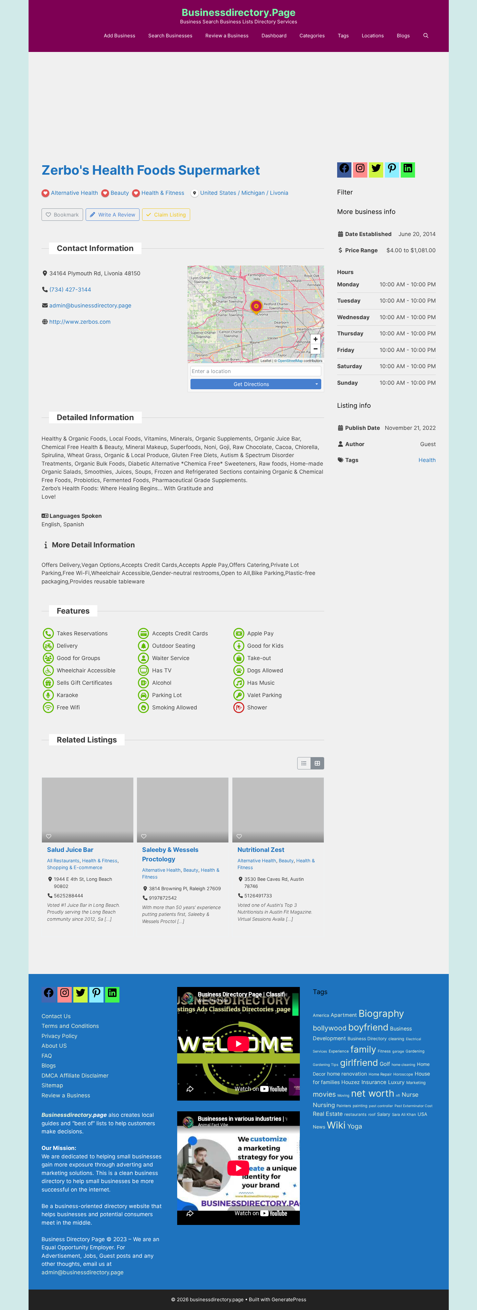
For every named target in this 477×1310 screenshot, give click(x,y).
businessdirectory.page (239, 12)
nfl (398, 1095)
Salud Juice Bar (70, 850)
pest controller (381, 1106)
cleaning (396, 1038)
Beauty (190, 870)
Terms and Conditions (70, 1026)
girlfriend (359, 1062)
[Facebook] (344, 171)
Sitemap (52, 1085)
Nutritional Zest (261, 850)
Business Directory (367, 1038)
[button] (256, 314)
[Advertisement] (238, 100)
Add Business (119, 35)
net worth (372, 1093)
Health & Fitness (99, 860)
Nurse (410, 1094)
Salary (383, 1114)
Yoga (354, 1126)
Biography (381, 1013)
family (363, 1049)
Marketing (416, 1082)
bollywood (330, 1028)
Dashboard (274, 35)
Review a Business (227, 35)
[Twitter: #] (376, 171)
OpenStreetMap (290, 360)
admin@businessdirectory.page (90, 305)
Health (427, 460)
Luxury (396, 1082)
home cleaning (403, 1065)
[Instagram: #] (64, 996)
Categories (312, 35)
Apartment (344, 1015)
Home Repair (380, 1074)
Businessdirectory (67, 1115)
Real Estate (328, 1113)
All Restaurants (63, 860)
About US (54, 1045)
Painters (343, 1106)
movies (324, 1094)
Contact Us (56, 1016)
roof (371, 1114)
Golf (385, 1064)
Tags (343, 35)
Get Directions (251, 384)
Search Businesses (170, 35)
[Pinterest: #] (392, 171)
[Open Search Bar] (425, 35)
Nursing (324, 1104)
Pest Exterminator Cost (414, 1106)
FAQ (47, 1056)
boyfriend (368, 1027)
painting (360, 1106)
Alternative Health (161, 870)
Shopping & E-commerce (74, 867)
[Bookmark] (48, 836)
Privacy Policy (59, 1036)
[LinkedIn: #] (408, 171)
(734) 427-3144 (70, 289)
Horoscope (403, 1074)
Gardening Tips (325, 1065)
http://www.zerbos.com (80, 321)
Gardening (415, 1051)
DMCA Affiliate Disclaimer (75, 1075)
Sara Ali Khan (404, 1114)
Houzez (350, 1082)
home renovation (347, 1074)
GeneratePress (289, 1299)
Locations (373, 35)
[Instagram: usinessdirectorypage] (360, 171)
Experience (339, 1051)
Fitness (384, 1051)
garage (398, 1051)
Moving (343, 1095)
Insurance (373, 1082)
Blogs (403, 35)
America (321, 1015)
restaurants (355, 1114)
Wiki (336, 1125)
